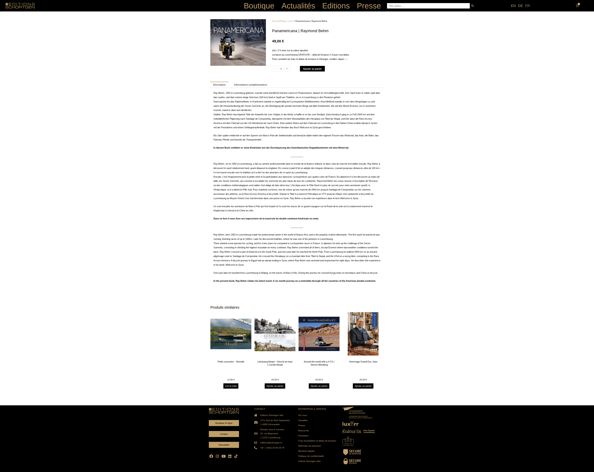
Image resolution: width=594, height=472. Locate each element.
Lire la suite (231, 386)
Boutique (259, 5)
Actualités (298, 5)
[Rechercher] (472, 6)
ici (346, 59)
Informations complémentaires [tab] (250, 84)
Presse (369, 5)
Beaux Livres (287, 21)
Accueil (275, 21)
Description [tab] (219, 84)
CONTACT (259, 409)
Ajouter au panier (312, 68)
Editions (336, 5)
